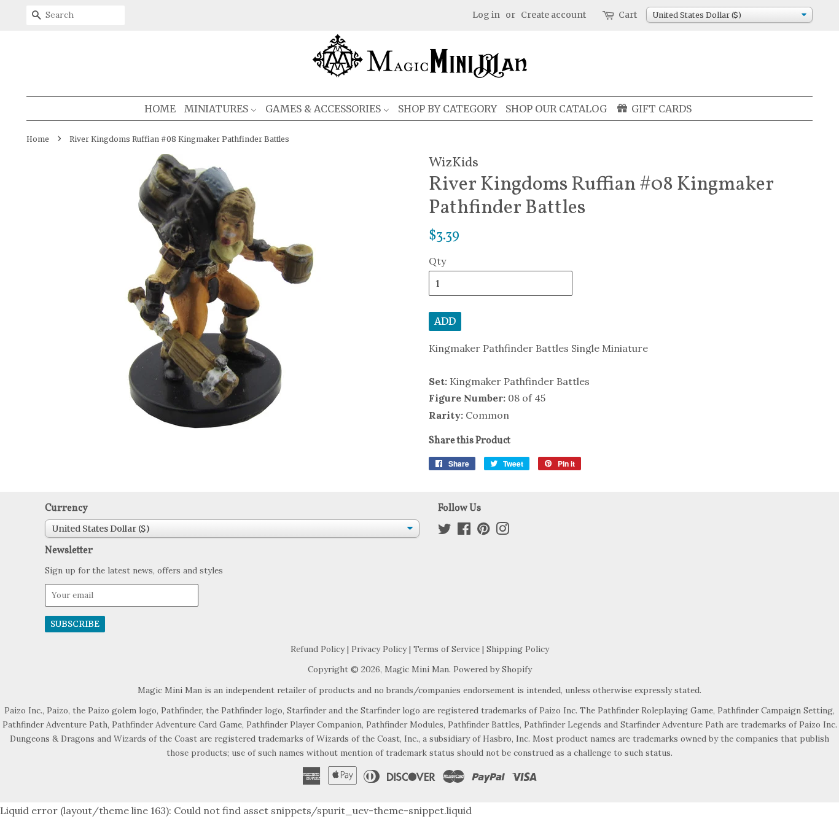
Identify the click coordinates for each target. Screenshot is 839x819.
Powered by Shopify (492, 669)
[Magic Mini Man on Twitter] (444, 531)
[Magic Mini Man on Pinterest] (483, 531)
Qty (437, 261)
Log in (486, 14)
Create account (553, 14)
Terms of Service (446, 648)
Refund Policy (318, 648)
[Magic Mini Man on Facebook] (464, 531)
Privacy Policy (379, 648)
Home (37, 139)
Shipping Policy (517, 648)
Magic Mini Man (416, 669)
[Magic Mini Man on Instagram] (502, 531)
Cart (628, 14)
